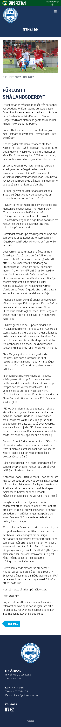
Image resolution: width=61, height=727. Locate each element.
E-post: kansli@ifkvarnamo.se (21, 695)
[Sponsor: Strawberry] (52, 3)
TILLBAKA (13, 623)
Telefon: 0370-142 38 (16, 691)
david (31, 720)
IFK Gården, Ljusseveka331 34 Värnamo (18, 676)
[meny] (55, 11)
